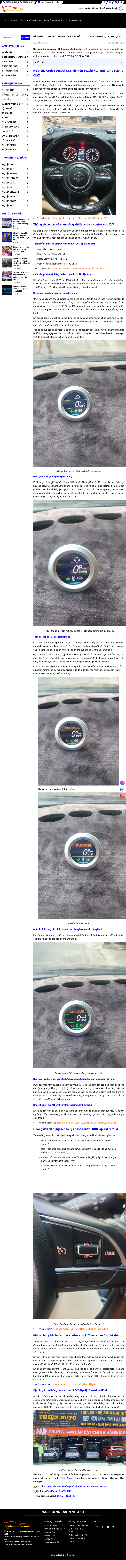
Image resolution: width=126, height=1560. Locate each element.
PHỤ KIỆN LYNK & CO (10, 178)
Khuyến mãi (7, 52)
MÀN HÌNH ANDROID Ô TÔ (12, 104)
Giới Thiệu (106, 8)
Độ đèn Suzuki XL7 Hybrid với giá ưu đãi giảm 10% (77, 1384)
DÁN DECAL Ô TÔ (8, 140)
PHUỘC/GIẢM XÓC (9, 149)
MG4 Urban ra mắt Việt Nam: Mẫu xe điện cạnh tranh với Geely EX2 (21, 222)
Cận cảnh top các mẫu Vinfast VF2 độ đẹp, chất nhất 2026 (21, 249)
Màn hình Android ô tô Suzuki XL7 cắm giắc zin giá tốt (79, 268)
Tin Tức (98, 8)
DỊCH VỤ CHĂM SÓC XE (11, 126)
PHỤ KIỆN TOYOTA (9, 201)
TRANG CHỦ (46, 1512)
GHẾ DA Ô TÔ (7, 99)
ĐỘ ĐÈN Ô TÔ (7, 113)
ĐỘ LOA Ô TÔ (7, 108)
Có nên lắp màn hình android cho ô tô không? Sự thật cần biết (20, 275)
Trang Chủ (82, 8)
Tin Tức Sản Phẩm (16, 20)
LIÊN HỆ (64, 1512)
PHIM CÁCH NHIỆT (9, 122)
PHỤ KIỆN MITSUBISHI (10, 192)
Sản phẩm (91, 8)
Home (4, 20)
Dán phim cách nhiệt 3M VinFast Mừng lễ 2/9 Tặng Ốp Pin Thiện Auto (21, 236)
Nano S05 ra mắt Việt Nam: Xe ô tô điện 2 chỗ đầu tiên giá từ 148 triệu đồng (21, 262)
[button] (119, 63)
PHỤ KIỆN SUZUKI (9, 196)
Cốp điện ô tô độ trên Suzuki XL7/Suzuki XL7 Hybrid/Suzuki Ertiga (84, 1122)
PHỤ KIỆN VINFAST (9, 205)
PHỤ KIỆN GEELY (8, 169)
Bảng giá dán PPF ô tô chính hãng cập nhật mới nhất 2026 (21, 288)
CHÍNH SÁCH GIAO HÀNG (79, 1535)
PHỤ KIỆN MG (7, 187)
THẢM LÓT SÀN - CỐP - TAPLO (14, 94)
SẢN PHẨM (80, 1512)
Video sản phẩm (9, 75)
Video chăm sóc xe (10, 70)
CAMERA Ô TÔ (7, 131)
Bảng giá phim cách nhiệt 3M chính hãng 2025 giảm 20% (80, 218)
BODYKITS (6, 117)
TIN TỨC (72, 1512)
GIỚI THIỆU (56, 1512)
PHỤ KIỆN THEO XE (9, 145)
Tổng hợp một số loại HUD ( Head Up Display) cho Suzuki (80, 1329)
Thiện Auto (65, 1478)
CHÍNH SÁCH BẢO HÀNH (78, 1526)
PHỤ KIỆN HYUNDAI (9, 173)
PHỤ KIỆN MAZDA (9, 182)
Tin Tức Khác (7, 61)
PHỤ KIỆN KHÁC (8, 90)
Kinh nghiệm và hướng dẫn (14, 57)
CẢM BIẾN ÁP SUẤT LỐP (11, 136)
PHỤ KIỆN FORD (8, 164)
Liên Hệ (114, 8)
